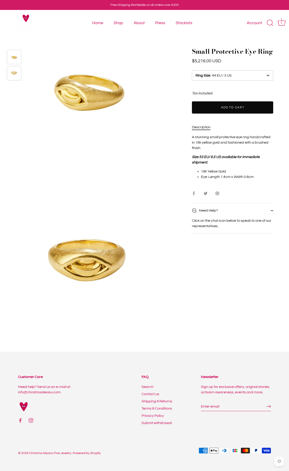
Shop (118, 23)
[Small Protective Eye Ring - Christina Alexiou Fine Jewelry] (14, 57)
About (139, 23)
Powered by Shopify (87, 453)
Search (148, 387)
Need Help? (208, 210)
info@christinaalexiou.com (39, 392)
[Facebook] (20, 420)
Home (97, 23)
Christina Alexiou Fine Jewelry (50, 453)
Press (160, 23)
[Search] (270, 23)
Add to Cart (232, 107)
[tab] (203, 127)
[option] (14, 58)
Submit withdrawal (157, 423)
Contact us (150, 394)
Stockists (184, 23)
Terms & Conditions (157, 408)
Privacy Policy (153, 415)
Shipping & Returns (157, 401)
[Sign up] (268, 406)
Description (201, 127)
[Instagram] (31, 420)
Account (254, 23)
